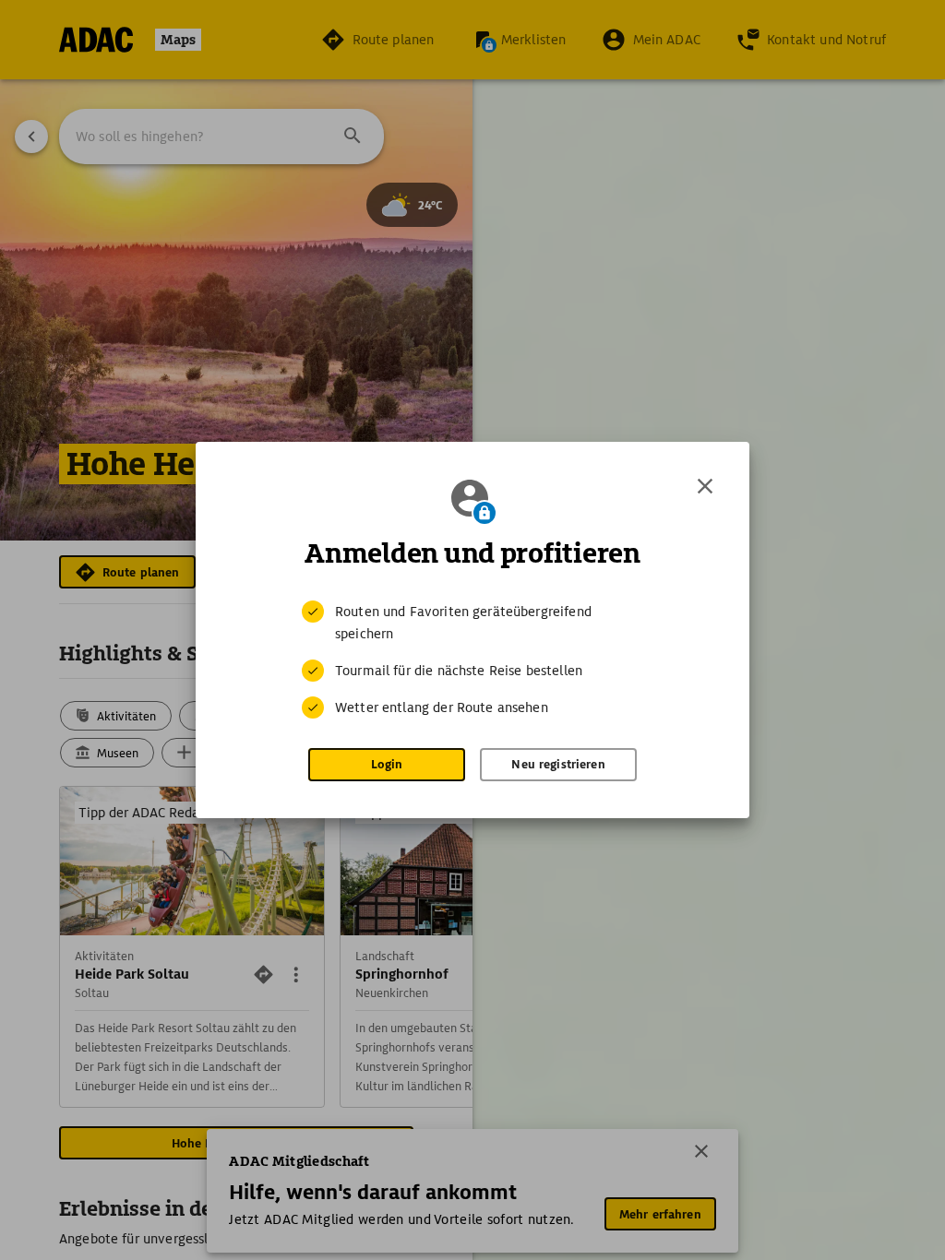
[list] (472, 659)
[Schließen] (705, 486)
